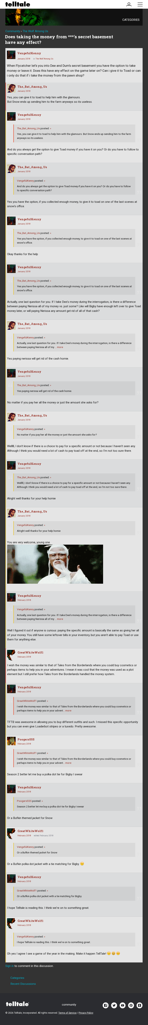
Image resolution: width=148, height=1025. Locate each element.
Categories (131, 20)
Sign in (9, 966)
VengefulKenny (29, 53)
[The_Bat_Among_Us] (11, 88)
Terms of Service (67, 1013)
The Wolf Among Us (44, 59)
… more (59, 347)
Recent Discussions (23, 984)
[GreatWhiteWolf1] (11, 655)
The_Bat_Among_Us (32, 86)
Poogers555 (26, 739)
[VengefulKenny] (11, 55)
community (69, 1004)
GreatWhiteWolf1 (30, 652)
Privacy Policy (86, 1013)
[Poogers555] (11, 741)
